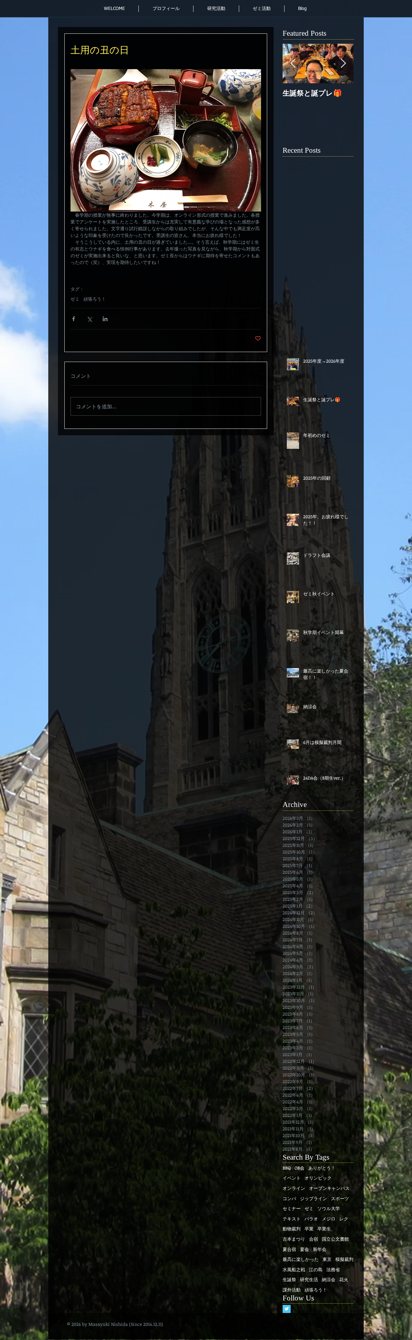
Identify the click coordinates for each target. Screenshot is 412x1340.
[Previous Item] (293, 63)
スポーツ (340, 1198)
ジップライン (313, 1198)
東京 (327, 1259)
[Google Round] (318, 1324)
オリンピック (318, 1178)
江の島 (316, 1269)
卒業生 (324, 1229)
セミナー (292, 1208)
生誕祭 (289, 1279)
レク (343, 1219)
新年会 (319, 1249)
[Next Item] (343, 63)
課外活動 (292, 1290)
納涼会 (328, 1279)
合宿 (313, 1239)
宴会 (304, 1249)
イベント (292, 1178)
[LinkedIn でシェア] (105, 319)
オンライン (294, 1188)
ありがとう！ (321, 1168)
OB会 (299, 1168)
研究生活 (309, 1279)
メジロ (328, 1219)
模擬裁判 (344, 1259)
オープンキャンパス (329, 1188)
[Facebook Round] (287, 1324)
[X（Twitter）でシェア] (89, 319)
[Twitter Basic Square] (287, 1309)
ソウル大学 (328, 1208)
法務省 (333, 1269)
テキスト (292, 1219)
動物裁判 (292, 1229)
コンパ (289, 1198)
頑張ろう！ (94, 299)
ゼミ (75, 299)
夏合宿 (289, 1249)
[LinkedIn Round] (328, 1324)
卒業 (309, 1229)
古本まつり (294, 1239)
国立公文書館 (335, 1239)
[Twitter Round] (297, 1324)
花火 (343, 1279)
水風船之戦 (294, 1269)
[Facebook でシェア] (73, 319)
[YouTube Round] (307, 1324)
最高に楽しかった (301, 1259)
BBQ (287, 1168)
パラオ (311, 1219)
